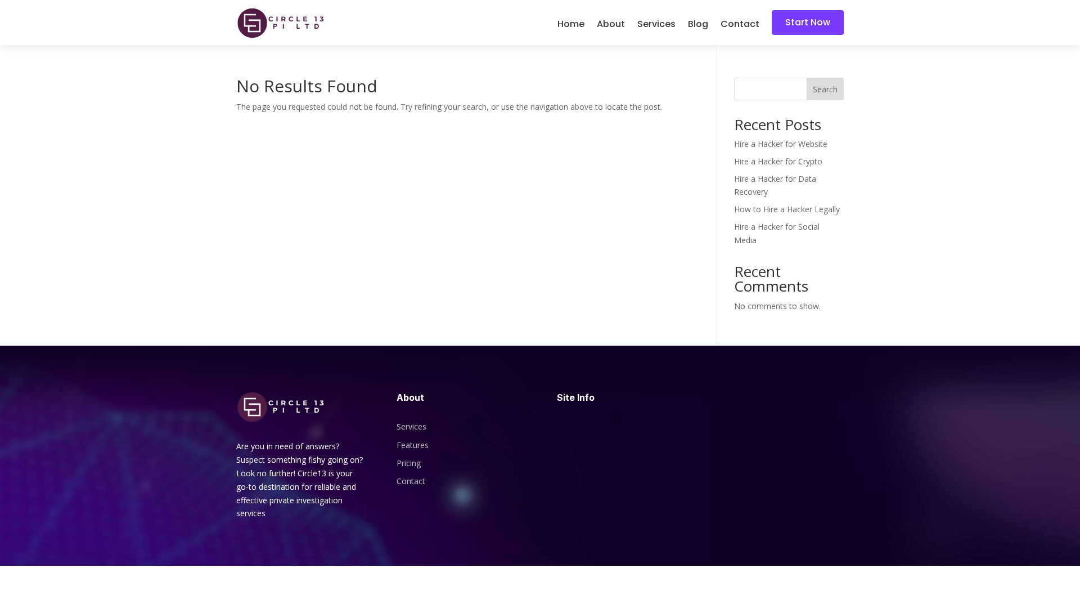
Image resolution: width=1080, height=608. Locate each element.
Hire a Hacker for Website (780, 143)
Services (656, 25)
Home (570, 25)
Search (825, 89)
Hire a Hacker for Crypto (778, 161)
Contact (740, 25)
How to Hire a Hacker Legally (787, 209)
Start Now (807, 22)
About (611, 25)
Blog (698, 25)
